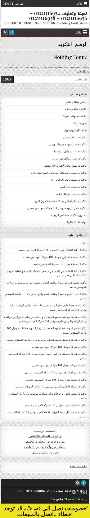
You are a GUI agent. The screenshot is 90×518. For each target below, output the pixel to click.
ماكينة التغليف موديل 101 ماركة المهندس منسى (60, 263)
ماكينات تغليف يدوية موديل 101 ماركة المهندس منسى (56, 379)
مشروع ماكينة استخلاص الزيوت (69, 215)
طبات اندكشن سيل (45, 452)
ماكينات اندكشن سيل (75, 137)
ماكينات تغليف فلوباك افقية (71, 194)
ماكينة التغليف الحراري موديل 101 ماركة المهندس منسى (55, 257)
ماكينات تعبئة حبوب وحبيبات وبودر (68, 144)
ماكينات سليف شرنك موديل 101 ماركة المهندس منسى (56, 405)
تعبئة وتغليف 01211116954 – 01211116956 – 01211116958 (58, 15)
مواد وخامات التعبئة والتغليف (45, 441)
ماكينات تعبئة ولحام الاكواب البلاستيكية (65, 165)
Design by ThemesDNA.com (68, 499)
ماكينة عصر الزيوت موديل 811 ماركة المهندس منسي (57, 208)
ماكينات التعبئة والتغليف (45, 436)
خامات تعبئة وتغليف (76, 108)
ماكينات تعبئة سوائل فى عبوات (69, 158)
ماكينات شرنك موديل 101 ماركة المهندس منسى (59, 346)
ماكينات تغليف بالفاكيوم (73, 186)
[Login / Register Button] (11, 32)
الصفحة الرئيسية (45, 431)
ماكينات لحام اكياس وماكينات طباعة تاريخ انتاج (61, 201)
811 (84, 242)
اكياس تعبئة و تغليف (76, 102)
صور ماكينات (79, 123)
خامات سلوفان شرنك (74, 116)
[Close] (87, 507)
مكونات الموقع (78, 466)
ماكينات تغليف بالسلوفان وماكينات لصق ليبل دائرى (58, 172)
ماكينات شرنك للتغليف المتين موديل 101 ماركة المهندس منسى (51, 386)
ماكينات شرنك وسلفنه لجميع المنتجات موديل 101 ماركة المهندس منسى (46, 339)
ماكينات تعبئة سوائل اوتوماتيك (70, 151)
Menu (79, 3)
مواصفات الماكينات (76, 222)
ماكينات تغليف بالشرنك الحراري (69, 179)
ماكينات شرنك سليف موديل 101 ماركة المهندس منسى (56, 372)
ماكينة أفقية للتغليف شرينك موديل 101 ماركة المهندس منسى (52, 249)
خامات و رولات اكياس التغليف (45, 447)
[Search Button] (5, 32)
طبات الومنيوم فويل (75, 130)
